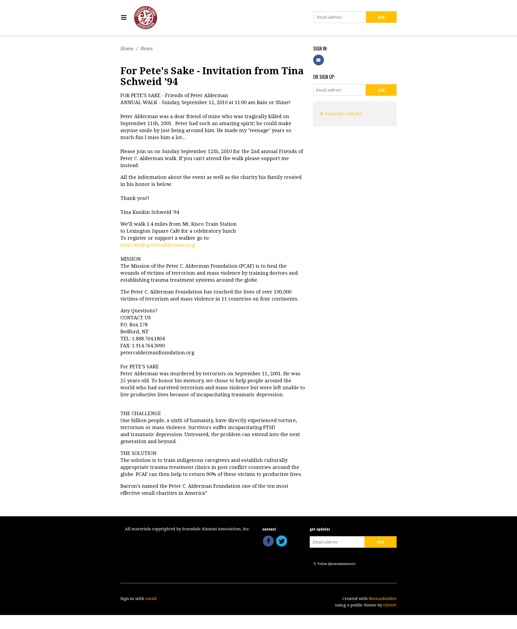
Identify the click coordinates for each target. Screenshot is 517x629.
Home (127, 48)
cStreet (390, 605)
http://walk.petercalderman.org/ (157, 245)
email (151, 598)
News (146, 48)
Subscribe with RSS (343, 113)
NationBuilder (383, 598)
